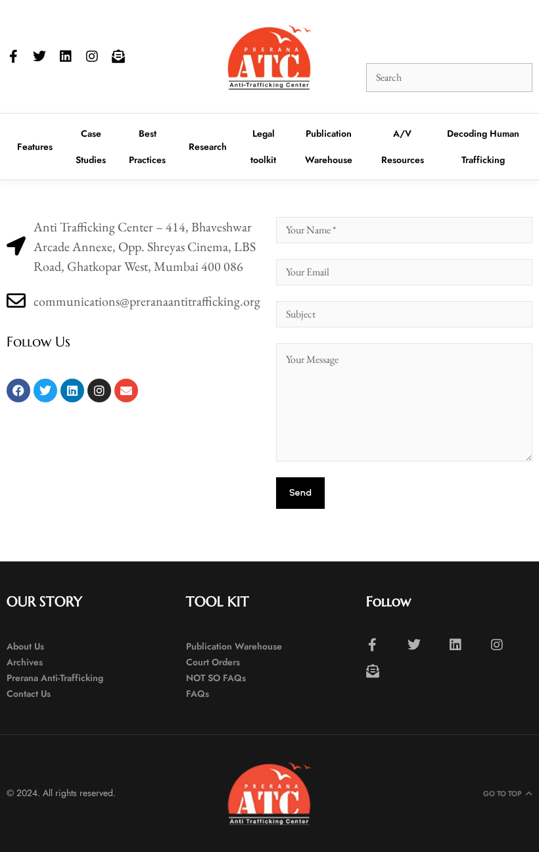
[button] (380, 35)
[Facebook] (18, 390)
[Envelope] (126, 390)
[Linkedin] (65, 56)
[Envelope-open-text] (118, 56)
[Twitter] (39, 56)
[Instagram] (92, 56)
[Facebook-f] (13, 56)
